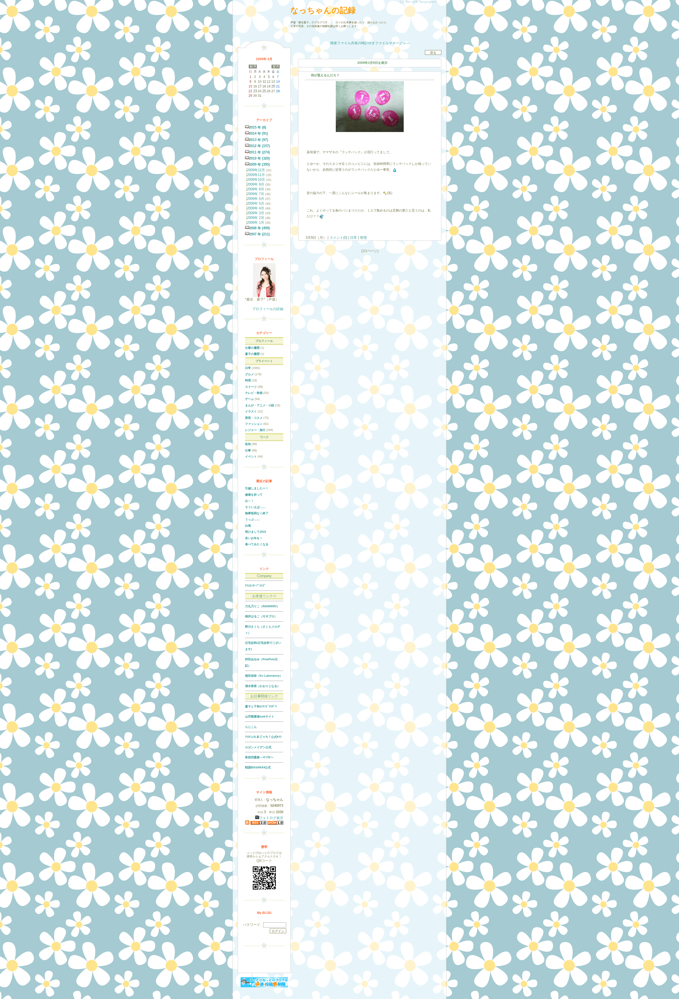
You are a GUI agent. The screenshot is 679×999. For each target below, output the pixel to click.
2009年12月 (256, 170)
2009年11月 (256, 175)
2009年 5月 (255, 203)
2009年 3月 (255, 213)
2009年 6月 (255, 199)
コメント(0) (337, 238)
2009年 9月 (255, 184)
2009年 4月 (255, 208)
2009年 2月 (255, 218)
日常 (353, 238)
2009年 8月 (255, 189)
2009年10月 (256, 180)
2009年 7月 (255, 194)
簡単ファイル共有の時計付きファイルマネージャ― (370, 43)
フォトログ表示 (271, 818)
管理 (363, 238)
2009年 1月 (255, 223)
